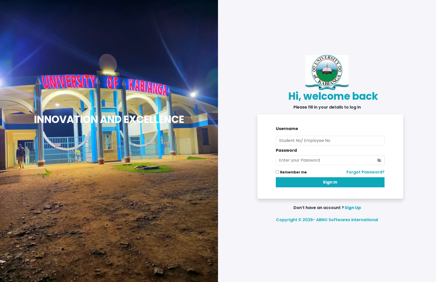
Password (286, 150)
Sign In (330, 182)
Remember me (293, 172)
